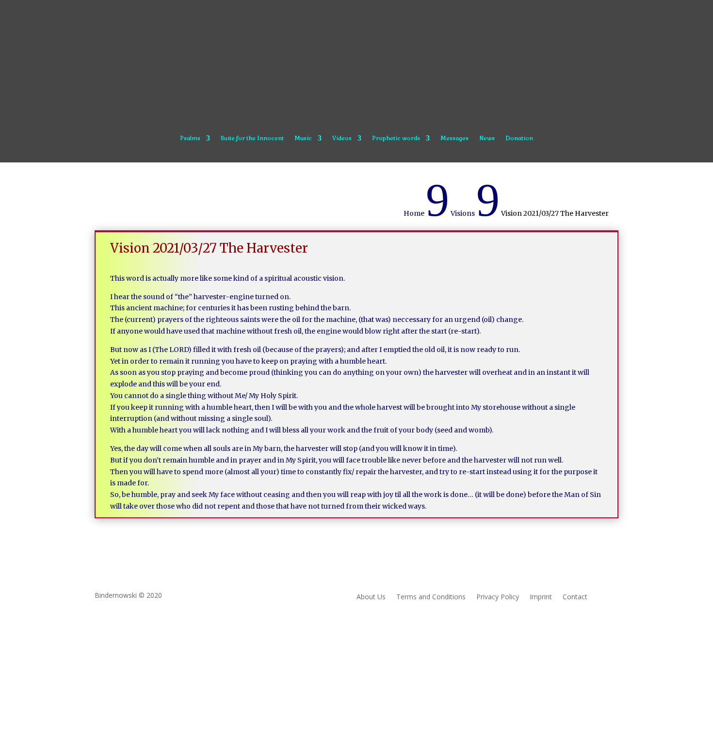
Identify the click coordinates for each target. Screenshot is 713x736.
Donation (519, 138)
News (487, 138)
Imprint (541, 597)
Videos (342, 138)
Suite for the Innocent (252, 138)
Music (303, 138)
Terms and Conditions (431, 597)
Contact (575, 597)
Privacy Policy (497, 597)
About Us (371, 597)
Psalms (190, 138)
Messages (454, 138)
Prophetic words (396, 138)
